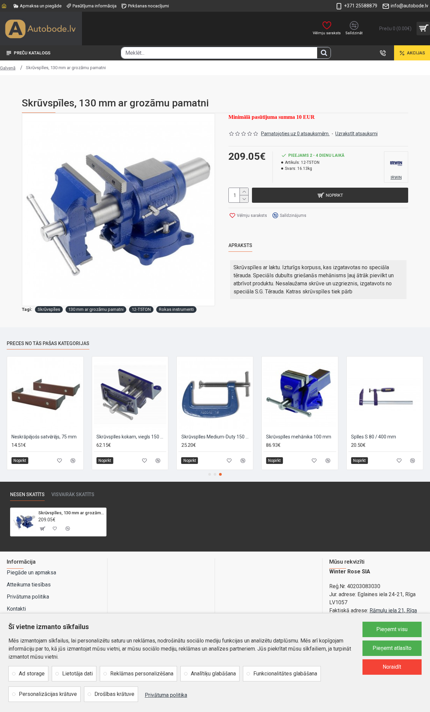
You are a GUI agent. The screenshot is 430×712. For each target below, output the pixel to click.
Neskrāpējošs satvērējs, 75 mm (44, 436)
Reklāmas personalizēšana (141, 673)
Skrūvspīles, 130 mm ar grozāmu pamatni (71, 512)
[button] (209, 474)
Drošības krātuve (114, 694)
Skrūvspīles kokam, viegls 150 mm (131, 436)
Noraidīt (392, 667)
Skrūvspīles (49, 309)
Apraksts (240, 245)
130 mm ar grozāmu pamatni (96, 309)
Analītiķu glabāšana (213, 673)
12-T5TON (141, 309)
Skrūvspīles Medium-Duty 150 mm (216, 436)
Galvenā (7, 67)
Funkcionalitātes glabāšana (285, 673)
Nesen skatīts (27, 494)
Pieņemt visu (391, 629)
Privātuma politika (166, 695)
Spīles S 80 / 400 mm (373, 436)
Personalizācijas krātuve (48, 694)
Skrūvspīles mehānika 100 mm (298, 436)
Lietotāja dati (77, 673)
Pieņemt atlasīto (392, 648)
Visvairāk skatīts (72, 494)
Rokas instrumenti (176, 309)
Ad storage (32, 673)
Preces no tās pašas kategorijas (48, 343)
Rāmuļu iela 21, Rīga (393, 610)
